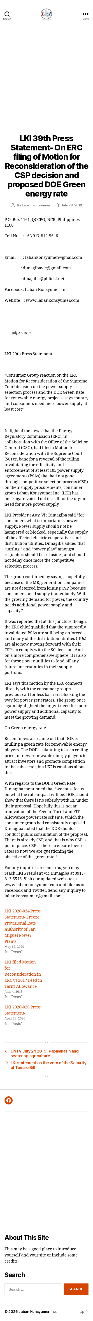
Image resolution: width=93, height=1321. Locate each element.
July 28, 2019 (71, 205)
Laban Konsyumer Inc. (38, 1311)
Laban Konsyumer (36, 205)
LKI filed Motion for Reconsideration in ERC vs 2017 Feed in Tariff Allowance (23, 974)
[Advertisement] (46, 76)
